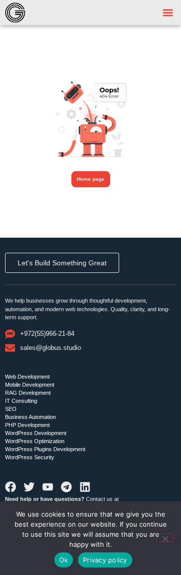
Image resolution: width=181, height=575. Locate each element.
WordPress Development (35, 433)
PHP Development (27, 425)
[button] (167, 13)
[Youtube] (47, 486)
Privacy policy (105, 560)
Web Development (27, 377)
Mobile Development (29, 385)
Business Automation (30, 417)
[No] (164, 537)
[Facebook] (10, 486)
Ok (63, 560)
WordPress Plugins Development (45, 449)
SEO (11, 409)
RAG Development (28, 393)
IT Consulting (21, 401)
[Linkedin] (84, 486)
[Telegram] (66, 486)
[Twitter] (29, 486)
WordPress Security (29, 457)
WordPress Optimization (34, 441)
